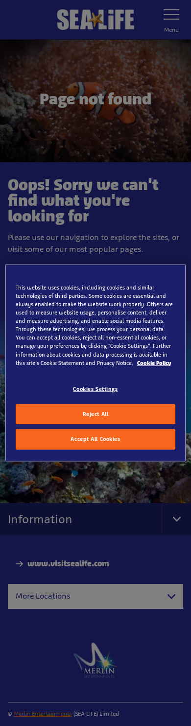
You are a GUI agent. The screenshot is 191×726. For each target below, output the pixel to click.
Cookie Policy (154, 362)
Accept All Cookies (95, 439)
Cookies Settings (95, 388)
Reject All (96, 413)
